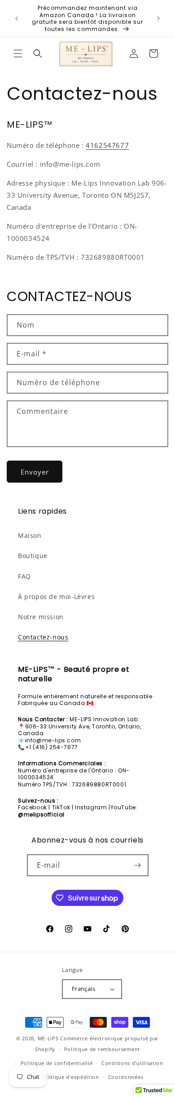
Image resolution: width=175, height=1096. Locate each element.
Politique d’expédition (69, 1077)
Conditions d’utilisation (132, 1063)
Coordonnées (126, 1077)
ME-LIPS (48, 1038)
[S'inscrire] (138, 865)
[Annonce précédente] (16, 18)
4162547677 (107, 145)
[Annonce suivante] (158, 18)
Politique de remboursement (102, 1049)
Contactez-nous (43, 637)
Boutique (33, 555)
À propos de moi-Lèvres (56, 596)
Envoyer (35, 471)
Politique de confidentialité (57, 1063)
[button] (18, 53)
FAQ (24, 576)
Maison (30, 535)
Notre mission (41, 616)
